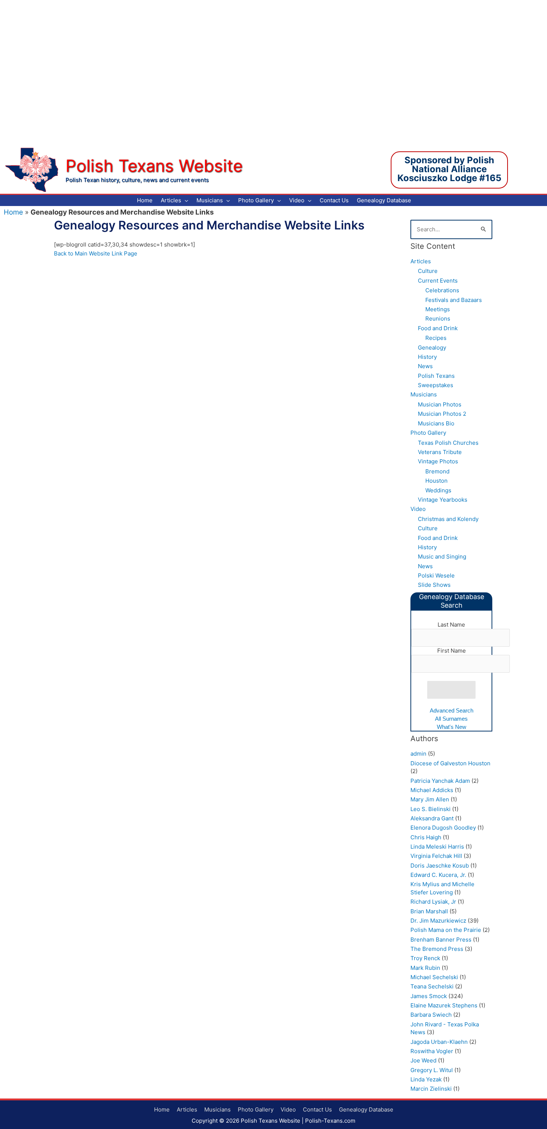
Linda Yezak (426, 1079)
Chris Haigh (425, 837)
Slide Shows (434, 584)
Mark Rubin (425, 967)
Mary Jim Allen (429, 799)
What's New (451, 727)
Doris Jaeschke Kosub (439, 865)
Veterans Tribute (440, 452)
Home (13, 212)
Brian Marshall (429, 911)
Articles (420, 261)
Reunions (437, 318)
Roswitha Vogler (431, 1051)
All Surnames (451, 718)
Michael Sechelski (434, 977)
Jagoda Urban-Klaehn (439, 1041)
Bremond (437, 471)
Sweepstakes (435, 385)
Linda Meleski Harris (437, 846)
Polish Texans (436, 375)
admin (418, 753)
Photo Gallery (428, 432)
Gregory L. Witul (431, 1070)
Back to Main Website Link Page (95, 253)
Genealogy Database (366, 1109)
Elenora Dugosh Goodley (443, 827)
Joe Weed (423, 1060)
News (425, 366)
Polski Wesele (436, 575)
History (427, 356)
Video (418, 508)
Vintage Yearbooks (442, 499)
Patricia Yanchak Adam (440, 780)
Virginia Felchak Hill (436, 855)
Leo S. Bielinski (430, 809)
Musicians (423, 394)
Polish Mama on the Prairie (445, 929)
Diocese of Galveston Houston (450, 763)
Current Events (438, 280)
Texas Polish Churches (448, 442)
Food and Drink (438, 328)
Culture (428, 270)
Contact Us (317, 1109)
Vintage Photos (438, 461)
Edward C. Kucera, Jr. (438, 874)
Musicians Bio (436, 423)
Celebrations (442, 290)
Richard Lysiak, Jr (433, 901)
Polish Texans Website (154, 165)
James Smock (428, 996)
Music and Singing (442, 556)
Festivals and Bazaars (453, 299)
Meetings (437, 309)
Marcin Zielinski (431, 1088)
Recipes (436, 337)
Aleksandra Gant (432, 818)
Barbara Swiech (431, 1014)
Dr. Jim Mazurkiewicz (438, 920)
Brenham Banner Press (440, 939)
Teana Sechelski (432, 986)
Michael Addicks (431, 790)
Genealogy (432, 347)
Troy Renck (425, 958)
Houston (436, 480)
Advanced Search (451, 710)
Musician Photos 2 (442, 413)
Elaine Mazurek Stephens (443, 1005)
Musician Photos (439, 404)
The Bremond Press (436, 948)
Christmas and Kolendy (448, 518)
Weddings (438, 490)
